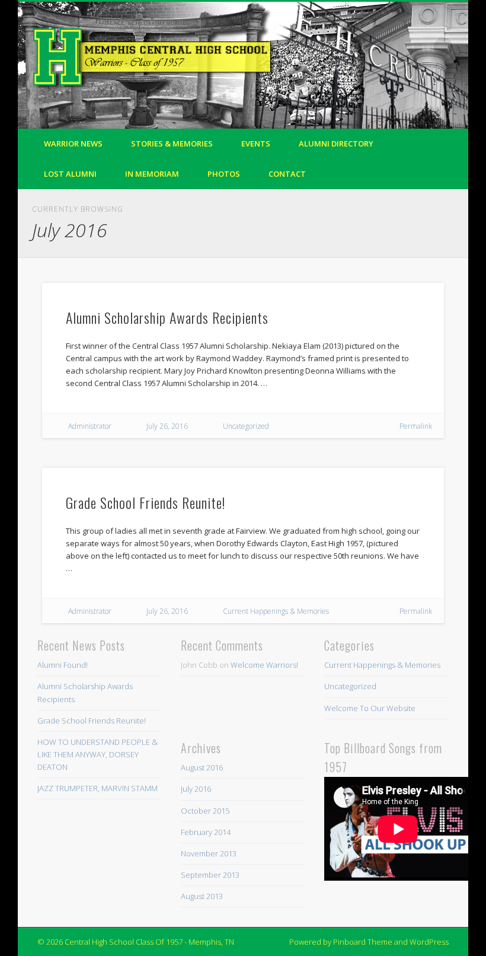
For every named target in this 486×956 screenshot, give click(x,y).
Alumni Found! (62, 664)
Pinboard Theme (362, 941)
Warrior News (73, 143)
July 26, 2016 (167, 426)
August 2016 (202, 767)
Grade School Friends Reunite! (145, 502)
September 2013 (210, 874)
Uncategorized (246, 426)
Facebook (419, 46)
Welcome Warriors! (264, 664)
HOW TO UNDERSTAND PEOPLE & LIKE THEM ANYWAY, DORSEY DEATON (97, 754)
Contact (287, 173)
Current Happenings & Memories (276, 611)
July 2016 (196, 788)
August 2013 (202, 896)
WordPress (429, 941)
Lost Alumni (70, 173)
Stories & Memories (172, 143)
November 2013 (208, 853)
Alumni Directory (336, 143)
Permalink (415, 426)
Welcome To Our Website (369, 708)
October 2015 (205, 810)
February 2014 (206, 832)
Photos (223, 173)
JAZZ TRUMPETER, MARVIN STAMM (97, 788)
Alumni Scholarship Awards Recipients (167, 317)
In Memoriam (152, 173)
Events (255, 143)
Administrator (89, 426)
